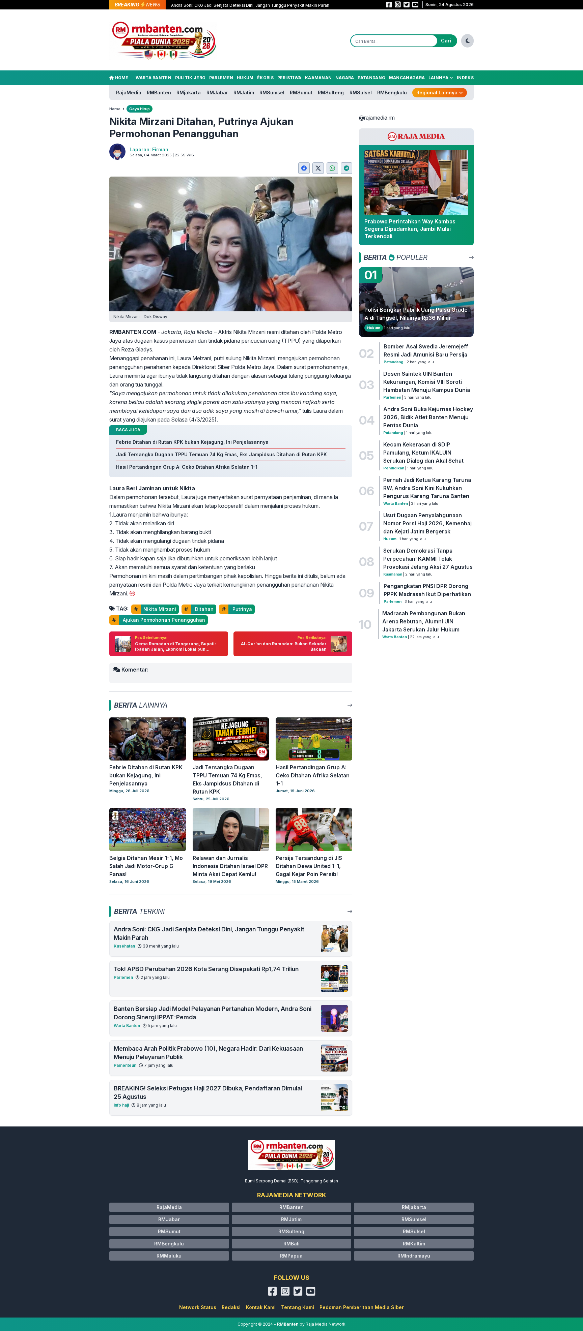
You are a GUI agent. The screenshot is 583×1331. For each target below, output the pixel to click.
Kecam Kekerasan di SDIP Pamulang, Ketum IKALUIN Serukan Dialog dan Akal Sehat (423, 452)
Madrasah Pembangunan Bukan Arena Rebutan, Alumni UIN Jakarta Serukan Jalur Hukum (423, 621)
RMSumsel (271, 92)
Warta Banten (153, 77)
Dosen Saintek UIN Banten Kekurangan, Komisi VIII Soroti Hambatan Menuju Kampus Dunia (426, 381)
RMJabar (217, 92)
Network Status (197, 1307)
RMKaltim (414, 1243)
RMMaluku (169, 1256)
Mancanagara (407, 77)
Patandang (371, 77)
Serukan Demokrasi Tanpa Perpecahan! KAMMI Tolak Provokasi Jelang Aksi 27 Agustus (428, 558)
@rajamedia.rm (377, 117)
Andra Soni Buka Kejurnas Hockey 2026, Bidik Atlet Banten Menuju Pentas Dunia (428, 417)
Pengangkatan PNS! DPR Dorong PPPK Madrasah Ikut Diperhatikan (427, 590)
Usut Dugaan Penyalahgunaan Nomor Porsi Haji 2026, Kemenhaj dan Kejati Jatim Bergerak (427, 523)
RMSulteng (331, 92)
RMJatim (243, 92)
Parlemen (221, 77)
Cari (446, 40)
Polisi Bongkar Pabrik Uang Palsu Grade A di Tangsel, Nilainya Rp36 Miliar (416, 313)
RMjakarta (188, 92)
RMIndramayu (413, 1256)
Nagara (344, 77)
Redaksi (231, 1307)
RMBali (291, 1243)
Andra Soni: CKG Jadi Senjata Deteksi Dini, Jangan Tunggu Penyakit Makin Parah (250, 5)
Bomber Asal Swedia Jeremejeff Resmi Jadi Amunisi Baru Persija (426, 350)
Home (121, 77)
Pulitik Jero (190, 77)
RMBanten (159, 92)
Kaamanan (318, 77)
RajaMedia (128, 92)
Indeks (465, 77)
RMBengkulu (392, 92)
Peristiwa (289, 77)
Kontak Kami (261, 1307)
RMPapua (291, 1256)
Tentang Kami (297, 1307)
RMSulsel (361, 92)
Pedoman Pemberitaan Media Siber (362, 1307)
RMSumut (301, 92)
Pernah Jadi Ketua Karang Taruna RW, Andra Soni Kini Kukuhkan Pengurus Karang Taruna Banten (427, 487)
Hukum (245, 77)
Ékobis (265, 77)
